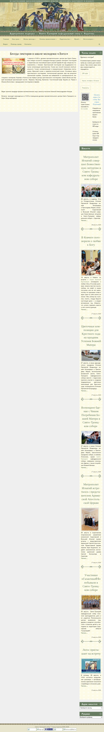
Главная (6, 39)
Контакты (28, 44)
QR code (85, 73)
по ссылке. (84, 109)
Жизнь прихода (29, 39)
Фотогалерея (88, 39)
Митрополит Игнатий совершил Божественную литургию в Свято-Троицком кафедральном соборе (91, 168)
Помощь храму (16, 44)
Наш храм (15, 39)
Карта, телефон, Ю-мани (90, 81)
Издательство (65, 39)
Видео (5, 44)
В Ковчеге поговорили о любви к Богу (91, 241)
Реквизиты (85, 88)
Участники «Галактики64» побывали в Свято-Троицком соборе (91, 583)
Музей (76, 39)
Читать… (84, 220)
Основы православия (47, 39)
